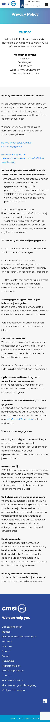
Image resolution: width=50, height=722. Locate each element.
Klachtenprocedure (12, 680)
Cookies (26, 718)
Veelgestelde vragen (13, 690)
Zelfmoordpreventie (13, 670)
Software (7, 641)
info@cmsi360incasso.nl (20, 419)
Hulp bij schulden (11, 665)
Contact (6, 675)
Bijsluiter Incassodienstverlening (19, 636)
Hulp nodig (8, 661)
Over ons (7, 646)
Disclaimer (35, 718)
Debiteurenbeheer (12, 626)
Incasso (6, 631)
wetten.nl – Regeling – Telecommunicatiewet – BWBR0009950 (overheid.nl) (22, 158)
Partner (6, 656)
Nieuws (6, 651)
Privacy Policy (16, 718)
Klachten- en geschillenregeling (19, 685)
